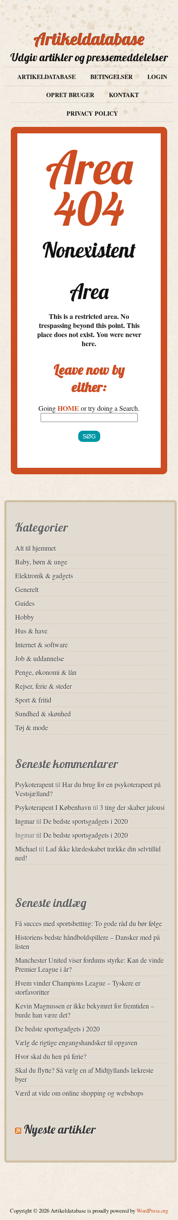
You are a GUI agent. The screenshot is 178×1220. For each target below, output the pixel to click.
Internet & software (41, 644)
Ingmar (25, 821)
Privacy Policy (92, 113)
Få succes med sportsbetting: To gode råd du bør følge (88, 923)
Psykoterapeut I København (53, 807)
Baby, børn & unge (41, 561)
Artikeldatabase (89, 39)
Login (157, 76)
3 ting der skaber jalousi (132, 807)
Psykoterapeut (34, 784)
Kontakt (124, 94)
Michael (26, 848)
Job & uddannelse (39, 658)
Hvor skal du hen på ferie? (50, 1056)
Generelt (26, 589)
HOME (68, 408)
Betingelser (111, 76)
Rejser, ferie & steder (43, 685)
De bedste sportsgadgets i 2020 (85, 821)
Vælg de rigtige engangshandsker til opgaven (76, 1042)
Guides (25, 603)
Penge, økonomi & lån (45, 672)
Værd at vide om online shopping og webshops (79, 1092)
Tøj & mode (31, 727)
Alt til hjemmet (35, 547)
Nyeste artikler (60, 1129)
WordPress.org (152, 1210)
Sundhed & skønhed (43, 713)
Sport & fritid (33, 699)
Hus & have (31, 630)
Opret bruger (70, 94)
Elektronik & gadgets (44, 575)
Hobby (24, 616)
